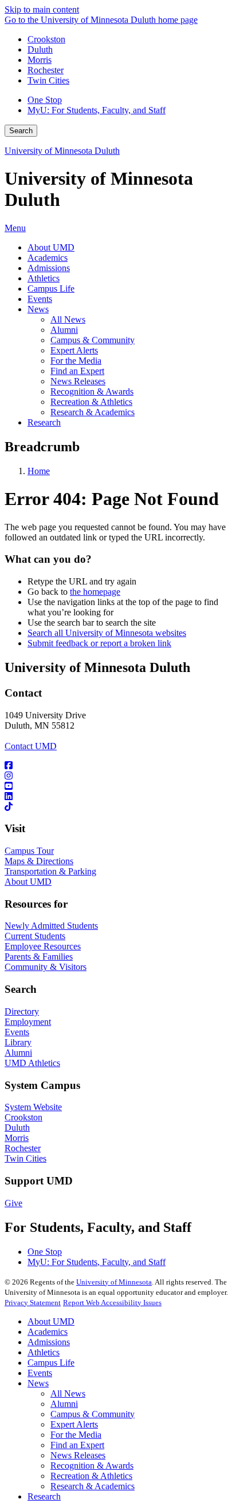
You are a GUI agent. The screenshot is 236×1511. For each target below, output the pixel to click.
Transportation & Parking (50, 871)
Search (21, 130)
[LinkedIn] (118, 797)
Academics (47, 1332)
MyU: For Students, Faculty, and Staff (96, 110)
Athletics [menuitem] (43, 278)
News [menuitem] (38, 309)
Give (13, 1203)
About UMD (28, 881)
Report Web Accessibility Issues (112, 1302)
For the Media (75, 1435)
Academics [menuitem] (47, 258)
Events (17, 1032)
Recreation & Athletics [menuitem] (91, 402)
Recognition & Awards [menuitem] (91, 391)
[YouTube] (118, 786)
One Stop (44, 100)
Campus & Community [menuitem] (92, 340)
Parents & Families (39, 956)
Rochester (45, 70)
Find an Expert (77, 1445)
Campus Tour (29, 851)
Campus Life (50, 1362)
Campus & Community (92, 1414)
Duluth (40, 49)
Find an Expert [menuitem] (77, 371)
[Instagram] (118, 776)
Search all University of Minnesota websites (106, 633)
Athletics (43, 1352)
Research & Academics (92, 1486)
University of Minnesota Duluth (62, 151)
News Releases (77, 1455)
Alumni (18, 1052)
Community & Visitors (45, 967)
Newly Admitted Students (51, 926)
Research (44, 1496)
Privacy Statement (33, 1302)
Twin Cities (48, 80)
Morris (39, 60)
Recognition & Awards (91, 1465)
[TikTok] (118, 807)
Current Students (35, 936)
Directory (22, 1011)
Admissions (48, 1342)
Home (38, 471)
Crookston (46, 39)
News (38, 1383)
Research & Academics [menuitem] (92, 412)
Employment (28, 1022)
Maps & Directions (39, 861)
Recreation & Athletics (91, 1476)
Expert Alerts (74, 1424)
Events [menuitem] (39, 299)
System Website (33, 1107)
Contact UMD (31, 746)
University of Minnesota (114, 1282)
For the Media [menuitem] (75, 360)
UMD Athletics (32, 1063)
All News (67, 1393)
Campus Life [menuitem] (50, 288)
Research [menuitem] (44, 422)
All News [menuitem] (67, 319)
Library (18, 1042)
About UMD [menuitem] (50, 247)
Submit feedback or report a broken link (99, 643)
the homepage (95, 592)
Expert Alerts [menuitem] (74, 350)
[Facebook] (118, 766)
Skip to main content (42, 9)
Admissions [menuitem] (48, 268)
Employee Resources (43, 946)
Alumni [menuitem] (64, 330)
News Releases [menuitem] (77, 381)
